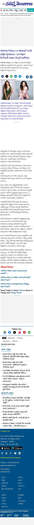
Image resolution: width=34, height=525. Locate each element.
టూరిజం (4, 503)
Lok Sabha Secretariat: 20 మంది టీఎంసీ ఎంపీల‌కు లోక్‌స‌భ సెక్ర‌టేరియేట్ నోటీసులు (16, 371)
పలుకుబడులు (22, 500)
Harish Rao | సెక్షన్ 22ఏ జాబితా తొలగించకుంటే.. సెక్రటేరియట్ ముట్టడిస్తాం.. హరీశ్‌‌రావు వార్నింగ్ (15, 364)
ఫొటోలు (4, 495)
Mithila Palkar (11, 338)
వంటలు (20, 482)
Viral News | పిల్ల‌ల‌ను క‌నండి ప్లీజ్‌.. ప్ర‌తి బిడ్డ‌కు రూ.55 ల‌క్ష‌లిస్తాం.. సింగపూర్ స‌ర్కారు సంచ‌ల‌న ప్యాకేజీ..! (16, 400)
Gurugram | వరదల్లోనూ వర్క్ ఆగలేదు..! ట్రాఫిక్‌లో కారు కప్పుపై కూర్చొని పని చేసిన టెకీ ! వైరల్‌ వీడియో (16, 387)
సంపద (3, 500)
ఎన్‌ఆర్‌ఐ (4, 485)
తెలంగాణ (5, 10)
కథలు (19, 497)
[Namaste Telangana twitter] (11, 453)
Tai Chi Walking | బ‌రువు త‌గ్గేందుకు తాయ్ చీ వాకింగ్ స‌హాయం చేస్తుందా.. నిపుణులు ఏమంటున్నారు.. (16, 379)
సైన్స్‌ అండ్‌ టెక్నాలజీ (7, 488)
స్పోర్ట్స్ (16, 10)
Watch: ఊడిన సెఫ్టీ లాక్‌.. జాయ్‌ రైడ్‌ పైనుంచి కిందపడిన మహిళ (16, 418)
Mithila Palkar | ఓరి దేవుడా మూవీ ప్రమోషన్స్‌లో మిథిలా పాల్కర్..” (15, 278)
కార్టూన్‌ (4, 497)
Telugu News (16, 292)
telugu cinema (6, 341)
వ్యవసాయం (5, 506)
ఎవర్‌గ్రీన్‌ (20, 503)
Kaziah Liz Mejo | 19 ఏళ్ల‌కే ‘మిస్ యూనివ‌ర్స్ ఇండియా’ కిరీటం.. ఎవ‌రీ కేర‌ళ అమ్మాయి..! (17, 424)
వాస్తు (19, 488)
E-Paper (30, 10)
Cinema (6, 13)
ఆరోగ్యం (20, 477)
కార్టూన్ (21, 10)
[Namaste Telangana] (1, 10)
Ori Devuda (20, 338)
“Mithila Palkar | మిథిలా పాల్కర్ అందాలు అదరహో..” (14, 272)
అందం (20, 480)
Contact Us (9, 515)
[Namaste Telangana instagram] (6, 453)
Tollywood (14, 341)
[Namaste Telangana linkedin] (19, 453)
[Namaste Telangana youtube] (15, 453)
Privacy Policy (16, 515)
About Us (2, 515)
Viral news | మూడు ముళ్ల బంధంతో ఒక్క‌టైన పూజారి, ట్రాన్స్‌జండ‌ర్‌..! (16, 407)
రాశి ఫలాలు (21, 485)
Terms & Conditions (26, 515)
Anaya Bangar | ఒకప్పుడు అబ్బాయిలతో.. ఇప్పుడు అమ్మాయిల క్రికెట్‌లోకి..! (15, 413)
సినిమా (11, 10)
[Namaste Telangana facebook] (2, 453)
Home (2, 13)
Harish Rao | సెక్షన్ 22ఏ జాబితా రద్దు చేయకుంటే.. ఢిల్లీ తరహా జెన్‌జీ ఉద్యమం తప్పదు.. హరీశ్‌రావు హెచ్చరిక (16, 356)
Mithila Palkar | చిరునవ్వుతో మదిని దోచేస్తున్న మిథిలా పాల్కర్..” (15, 285)
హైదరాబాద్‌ (5, 482)
